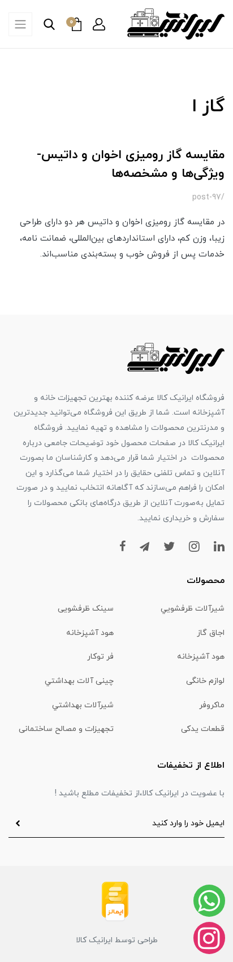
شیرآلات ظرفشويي (193, 608)
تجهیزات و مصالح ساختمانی (66, 729)
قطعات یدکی (203, 729)
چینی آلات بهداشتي (79, 681)
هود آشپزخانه (90, 633)
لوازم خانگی (205, 681)
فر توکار (100, 656)
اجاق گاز (211, 633)
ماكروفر (212, 705)
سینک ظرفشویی (86, 608)
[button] (99, 24)
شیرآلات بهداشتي (83, 705)
